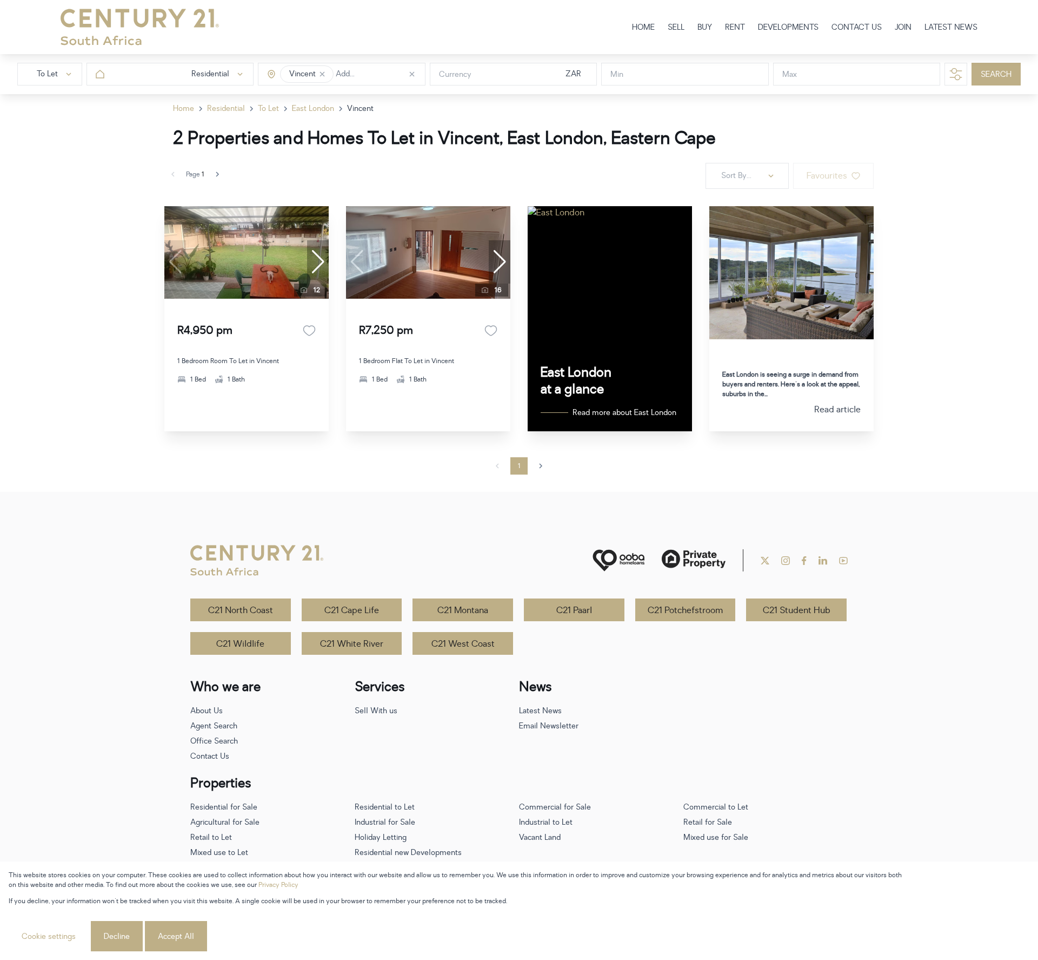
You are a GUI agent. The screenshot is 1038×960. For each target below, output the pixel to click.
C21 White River (351, 644)
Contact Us (209, 756)
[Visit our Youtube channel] (843, 560)
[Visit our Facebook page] (804, 560)
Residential (226, 108)
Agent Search (213, 726)
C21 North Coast (240, 610)
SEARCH (996, 74)
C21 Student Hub (796, 610)
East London (313, 108)
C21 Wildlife (240, 644)
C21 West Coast (463, 644)
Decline (117, 936)
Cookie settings (49, 936)
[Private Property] (694, 560)
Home (183, 108)
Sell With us (376, 711)
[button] (322, 74)
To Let (268, 108)
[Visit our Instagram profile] (785, 560)
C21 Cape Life (351, 610)
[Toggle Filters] (955, 74)
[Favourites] (309, 330)
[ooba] (618, 560)
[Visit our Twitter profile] (765, 560)
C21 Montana (462, 610)
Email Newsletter (548, 726)
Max (789, 74)
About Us (206, 711)
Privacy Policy (278, 884)
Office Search (214, 741)
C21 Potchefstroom (685, 610)
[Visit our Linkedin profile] (823, 560)
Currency (455, 74)
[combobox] (381, 74)
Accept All (176, 936)
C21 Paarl (574, 610)
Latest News (540, 711)
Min (616, 74)
